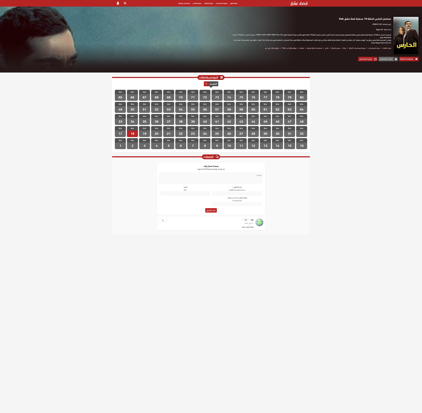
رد (162, 220)
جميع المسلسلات (221, 3)
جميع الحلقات (208, 3)
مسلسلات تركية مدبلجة (314, 48)
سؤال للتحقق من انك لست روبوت (237, 197)
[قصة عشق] (299, 3)
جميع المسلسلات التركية (357, 48)
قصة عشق (233, 3)
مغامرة (301, 48)
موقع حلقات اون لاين (272, 48)
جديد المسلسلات (374, 48)
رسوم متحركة (335, 48)
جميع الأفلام (197, 3)
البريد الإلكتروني (237, 187)
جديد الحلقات (386, 48)
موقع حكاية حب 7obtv (289, 48)
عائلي (327, 48)
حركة (344, 48)
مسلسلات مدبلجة (184, 3)
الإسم (185, 187)
